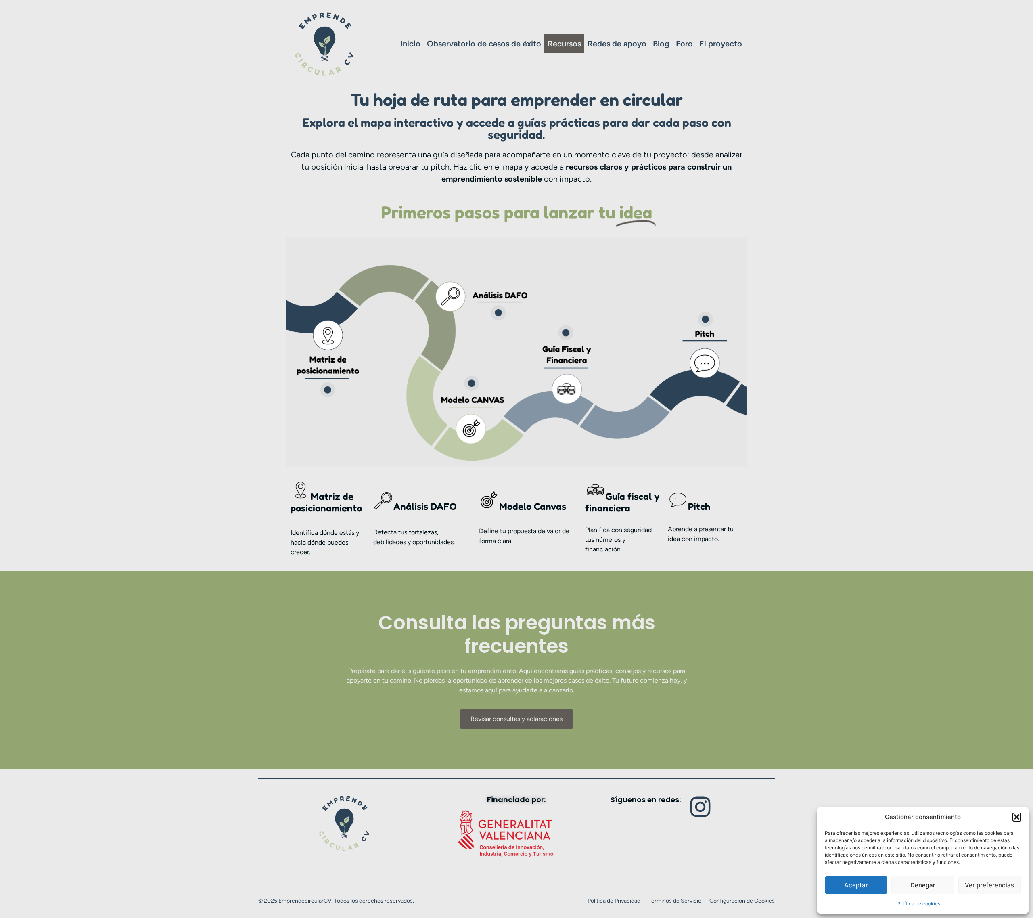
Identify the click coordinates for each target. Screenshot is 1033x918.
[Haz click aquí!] (327, 389)
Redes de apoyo (617, 43)
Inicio (410, 43)
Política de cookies (918, 904)
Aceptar (856, 885)
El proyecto (720, 43)
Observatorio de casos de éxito (484, 43)
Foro (684, 43)
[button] (1017, 817)
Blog (661, 43)
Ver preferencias (989, 885)
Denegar (922, 885)
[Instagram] (700, 806)
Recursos (564, 43)
